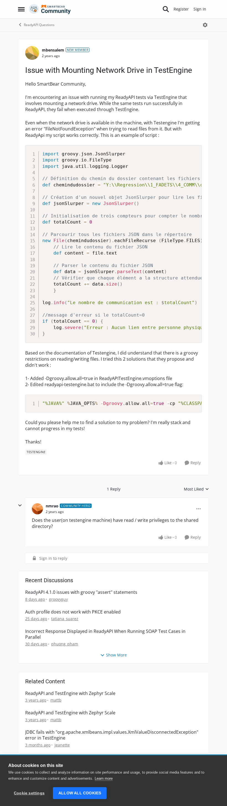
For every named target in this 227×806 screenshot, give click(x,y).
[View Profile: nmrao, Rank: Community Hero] (37, 508)
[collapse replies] (20, 505)
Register (181, 9)
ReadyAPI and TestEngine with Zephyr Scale (70, 693)
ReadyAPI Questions (39, 24)
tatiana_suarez (64, 618)
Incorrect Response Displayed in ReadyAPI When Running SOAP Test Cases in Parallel (105, 634)
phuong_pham (64, 643)
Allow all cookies (79, 793)
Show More (116, 655)
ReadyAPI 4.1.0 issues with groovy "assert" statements (81, 592)
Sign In (200, 9)
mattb (55, 700)
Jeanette (62, 745)
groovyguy (58, 599)
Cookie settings (29, 793)
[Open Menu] (205, 25)
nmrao (52, 506)
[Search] (165, 9)
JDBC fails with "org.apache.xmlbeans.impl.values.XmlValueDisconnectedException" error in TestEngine (111, 735)
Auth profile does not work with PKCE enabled (73, 612)
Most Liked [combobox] (196, 489)
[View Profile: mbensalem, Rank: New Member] (32, 53)
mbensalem (53, 50)
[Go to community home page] (50, 9)
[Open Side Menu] (21, 9)
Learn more (104, 778)
